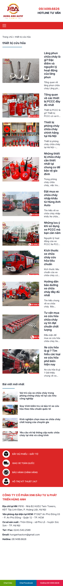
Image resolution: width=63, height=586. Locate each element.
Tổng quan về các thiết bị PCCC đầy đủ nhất (52, 100)
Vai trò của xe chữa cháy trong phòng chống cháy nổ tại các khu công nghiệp (38, 395)
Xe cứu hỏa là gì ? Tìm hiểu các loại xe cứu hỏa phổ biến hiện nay (52, 356)
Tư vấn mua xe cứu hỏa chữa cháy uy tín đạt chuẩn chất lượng (51, 321)
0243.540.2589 (22, 530)
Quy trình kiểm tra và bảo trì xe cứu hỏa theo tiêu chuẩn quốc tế (39, 407)
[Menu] (4, 25)
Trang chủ (7, 37)
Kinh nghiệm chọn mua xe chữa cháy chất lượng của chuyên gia (40, 421)
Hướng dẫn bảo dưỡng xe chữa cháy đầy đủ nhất (52, 288)
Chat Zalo (8, 583)
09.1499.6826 (49, 9)
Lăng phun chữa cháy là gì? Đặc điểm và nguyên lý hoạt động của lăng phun (52, 65)
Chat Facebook (26, 583)
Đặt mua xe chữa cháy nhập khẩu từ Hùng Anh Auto (52, 198)
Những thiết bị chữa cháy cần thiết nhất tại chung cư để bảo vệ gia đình (52, 164)
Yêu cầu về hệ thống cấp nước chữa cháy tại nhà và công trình (39, 434)
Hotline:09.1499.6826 (49, 583)
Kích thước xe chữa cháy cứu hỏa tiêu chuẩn (51, 257)
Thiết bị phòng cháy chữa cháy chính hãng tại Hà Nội (51, 129)
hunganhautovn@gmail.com (25, 534)
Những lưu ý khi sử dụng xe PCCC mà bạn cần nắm (52, 228)
